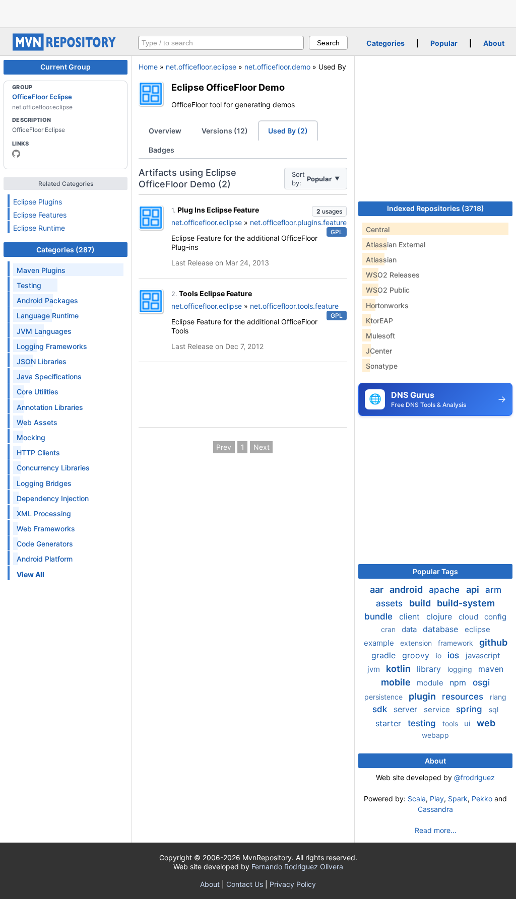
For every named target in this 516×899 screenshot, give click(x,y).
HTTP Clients (38, 452)
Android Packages (47, 300)
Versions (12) (225, 130)
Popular (444, 43)
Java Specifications (49, 376)
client (410, 616)
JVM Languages (44, 331)
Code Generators (45, 543)
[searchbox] (221, 43)
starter (389, 723)
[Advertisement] (258, 12)
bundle (379, 616)
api (473, 589)
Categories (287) (65, 249)
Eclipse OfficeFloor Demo (228, 87)
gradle (384, 655)
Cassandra (435, 809)
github (493, 642)
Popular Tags (435, 571)
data (410, 629)
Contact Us (244, 884)
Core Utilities (37, 391)
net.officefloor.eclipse (201, 66)
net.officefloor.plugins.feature (298, 222)
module (431, 682)
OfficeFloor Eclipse (42, 97)
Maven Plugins (41, 270)
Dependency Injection (53, 498)
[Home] (65, 48)
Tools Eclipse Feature (215, 293)
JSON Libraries (42, 361)
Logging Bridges (44, 483)
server (407, 709)
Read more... (436, 830)
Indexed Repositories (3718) (435, 208)
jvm (374, 669)
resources (464, 696)
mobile (397, 682)
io (439, 655)
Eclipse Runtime (39, 228)
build (421, 603)
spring (470, 709)
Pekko (482, 798)
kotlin (399, 668)
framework (456, 643)
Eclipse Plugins (37, 201)
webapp (435, 735)
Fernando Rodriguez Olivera (297, 866)
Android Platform (45, 559)
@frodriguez (474, 777)
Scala (417, 798)
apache (445, 590)
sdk (381, 709)
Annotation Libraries (50, 407)
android (407, 589)
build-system (466, 603)
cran (389, 629)
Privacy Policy (293, 884)
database (442, 629)
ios (454, 655)
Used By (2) (288, 130)
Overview (165, 130)
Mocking (31, 437)
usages (329, 211)
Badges (161, 150)
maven (490, 669)
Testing (29, 285)
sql (493, 709)
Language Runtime (48, 315)
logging (460, 669)
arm (493, 590)
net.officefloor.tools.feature (294, 306)
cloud (469, 616)
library (430, 669)
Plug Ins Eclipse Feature (218, 209)
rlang (498, 697)
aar (377, 589)
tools (451, 723)
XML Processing (44, 513)
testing (423, 723)
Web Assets (37, 422)
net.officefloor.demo (277, 66)
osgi (481, 682)
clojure (440, 616)
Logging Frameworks (52, 346)
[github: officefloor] (16, 154)
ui (468, 723)
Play (437, 798)
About (493, 43)
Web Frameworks (46, 528)
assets (390, 603)
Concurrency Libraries (53, 467)
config (495, 616)
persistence (384, 697)
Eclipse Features (40, 215)
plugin (423, 696)
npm (459, 682)
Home (148, 66)
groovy (417, 655)
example (380, 643)
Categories (385, 43)
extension (417, 643)
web (486, 723)
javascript (483, 655)
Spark (458, 798)
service (438, 709)
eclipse (477, 629)
